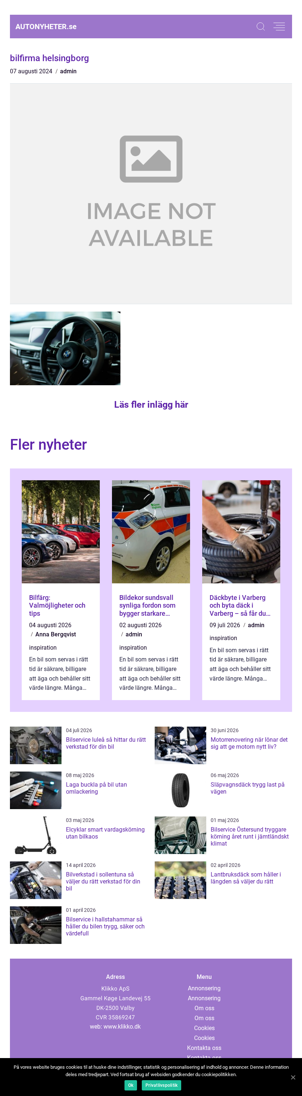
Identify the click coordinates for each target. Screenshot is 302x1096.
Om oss (204, 1008)
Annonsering (204, 988)
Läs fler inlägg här (151, 404)
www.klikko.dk (122, 1026)
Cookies (204, 1028)
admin (68, 71)
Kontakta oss (204, 1047)
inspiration (43, 647)
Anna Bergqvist (55, 634)
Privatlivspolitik (161, 1085)
